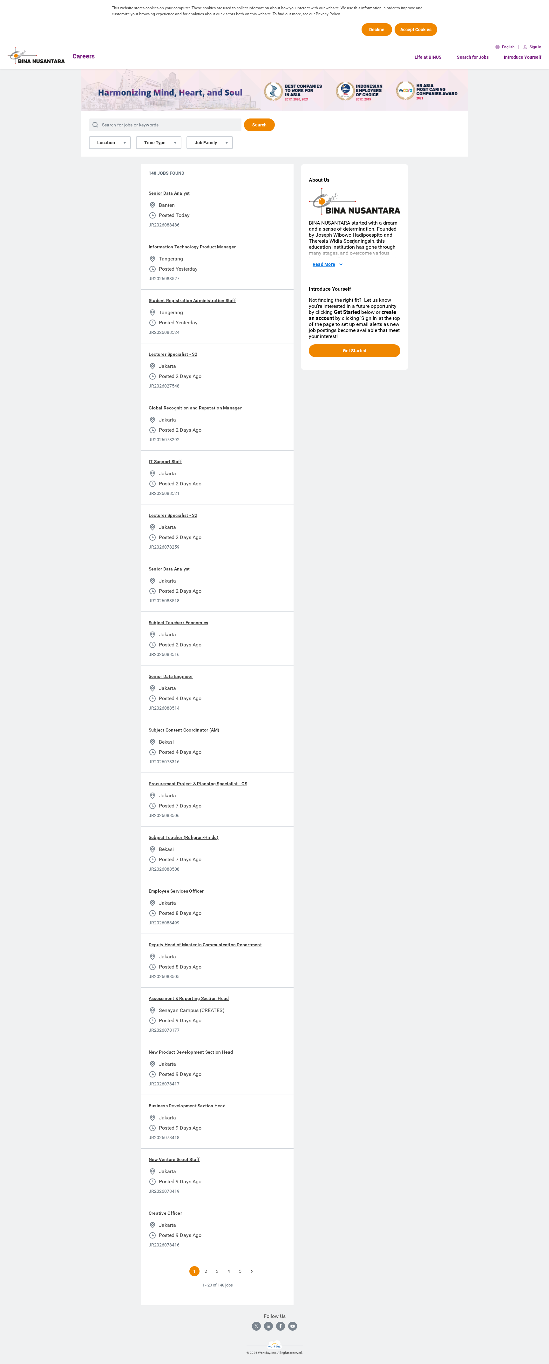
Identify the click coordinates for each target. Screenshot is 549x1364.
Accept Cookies (415, 29)
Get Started (354, 350)
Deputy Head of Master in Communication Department (205, 944)
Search (259, 124)
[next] (252, 1271)
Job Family (206, 142)
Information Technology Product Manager (192, 246)
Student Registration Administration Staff (192, 300)
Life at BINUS (428, 57)
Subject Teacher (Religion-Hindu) (184, 837)
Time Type (155, 142)
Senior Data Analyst (169, 193)
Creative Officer (165, 1213)
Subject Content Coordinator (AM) (184, 730)
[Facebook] (280, 1326)
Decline (376, 29)
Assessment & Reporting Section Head (189, 998)
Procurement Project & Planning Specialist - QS (198, 783)
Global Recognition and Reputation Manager (195, 407)
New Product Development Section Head (191, 1052)
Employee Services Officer (176, 891)
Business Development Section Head (187, 1105)
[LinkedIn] (268, 1326)
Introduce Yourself (522, 57)
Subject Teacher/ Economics (178, 622)
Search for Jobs (473, 57)
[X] (256, 1326)
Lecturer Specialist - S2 (173, 354)
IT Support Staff (165, 461)
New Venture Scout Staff (174, 1159)
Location (106, 142)
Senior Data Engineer (171, 676)
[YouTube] (292, 1326)
